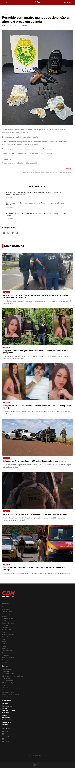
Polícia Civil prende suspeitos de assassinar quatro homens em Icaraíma (35, 514)
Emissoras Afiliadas (9, 710)
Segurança (6, 292)
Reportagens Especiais (9, 650)
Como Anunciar (7, 706)
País (3, 639)
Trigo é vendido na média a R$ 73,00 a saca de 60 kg (20, 163)
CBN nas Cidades (7, 611)
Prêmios (5, 703)
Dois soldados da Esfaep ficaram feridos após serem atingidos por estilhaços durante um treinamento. (36, 573)
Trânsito (4, 662)
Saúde (4, 653)
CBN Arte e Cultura (7, 671)
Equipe (4, 715)
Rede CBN (5, 648)
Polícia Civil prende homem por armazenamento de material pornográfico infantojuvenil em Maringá (33, 193)
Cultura (4, 620)
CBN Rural (5, 687)
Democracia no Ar (7, 690)
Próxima (68, 169)
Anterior (7, 159)
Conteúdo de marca (8, 618)
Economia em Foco (8, 692)
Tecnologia (5, 660)
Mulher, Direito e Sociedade (10, 694)
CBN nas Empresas (8, 614)
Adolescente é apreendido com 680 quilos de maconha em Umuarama (34, 461)
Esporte (4, 632)
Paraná (4, 641)
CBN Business (6, 609)
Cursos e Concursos (8, 623)
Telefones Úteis (7, 720)
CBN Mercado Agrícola (9, 683)
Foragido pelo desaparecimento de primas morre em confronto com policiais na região (36, 214)
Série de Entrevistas (8, 657)
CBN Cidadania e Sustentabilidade (12, 676)
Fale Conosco (6, 722)
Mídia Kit (5, 724)
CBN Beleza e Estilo (8, 674)
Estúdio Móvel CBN (8, 634)
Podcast (4, 644)
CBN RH (4, 685)
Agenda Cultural (7, 669)
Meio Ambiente (6, 637)
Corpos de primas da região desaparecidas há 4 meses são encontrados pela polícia (35, 204)
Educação (5, 627)
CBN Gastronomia (7, 680)
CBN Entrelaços (7, 678)
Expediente (6, 717)
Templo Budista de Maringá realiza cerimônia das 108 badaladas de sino (48, 172)
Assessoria (5, 607)
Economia (5, 625)
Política (4, 646)
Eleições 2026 (6, 630)
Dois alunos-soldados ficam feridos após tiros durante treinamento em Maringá (34, 568)
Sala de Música (6, 697)
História (5, 708)
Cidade (4, 616)
